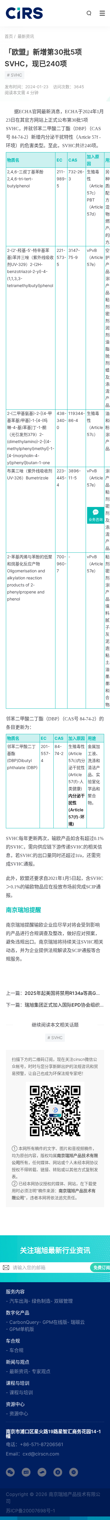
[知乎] (73, 1472)
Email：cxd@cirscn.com (32, 1454)
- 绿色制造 (39, 1301)
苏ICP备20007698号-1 (30, 1511)
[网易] (57, 1472)
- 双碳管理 (61, 1301)
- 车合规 (14, 1350)
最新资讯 (26, 36)
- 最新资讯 (17, 1371)
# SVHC (14, 74)
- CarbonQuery (22, 1322)
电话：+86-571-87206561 (34, 1444)
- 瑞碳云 (76, 1322)
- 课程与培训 (19, 1392)
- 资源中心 (17, 1413)
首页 (9, 36)
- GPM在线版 (53, 1322)
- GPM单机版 (20, 1329)
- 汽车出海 (17, 1301)
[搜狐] (42, 1472)
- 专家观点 (39, 1371)
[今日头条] (26, 1472)
